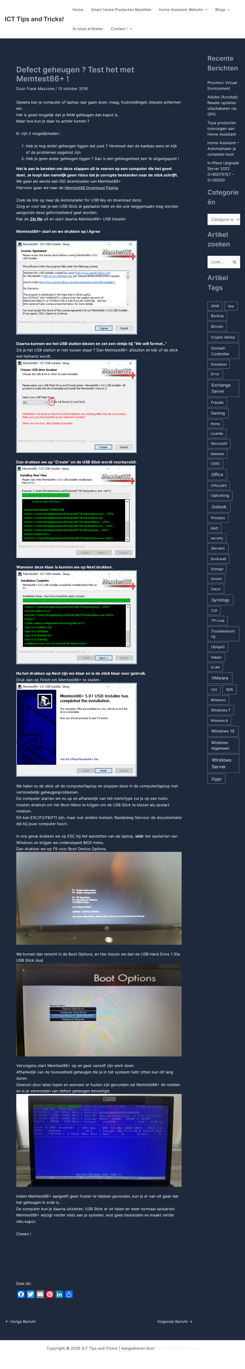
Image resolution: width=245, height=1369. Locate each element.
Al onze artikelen (87, 28)
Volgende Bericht (175, 1321)
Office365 (219, 485)
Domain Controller (220, 351)
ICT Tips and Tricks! (34, 19)
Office (217, 474)
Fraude (217, 402)
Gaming (218, 413)
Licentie (217, 433)
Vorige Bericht (20, 1321)
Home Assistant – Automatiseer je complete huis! (223, 148)
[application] (205, 9)
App (231, 306)
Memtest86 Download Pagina (91, 187)
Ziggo (216, 778)
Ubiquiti (218, 647)
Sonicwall (218, 559)
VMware (220, 677)
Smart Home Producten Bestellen (121, 9)
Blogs (220, 9)
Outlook (219, 506)
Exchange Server (221, 388)
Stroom (216, 579)
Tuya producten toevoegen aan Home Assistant (221, 128)
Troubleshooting (223, 634)
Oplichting (220, 495)
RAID (214, 528)
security (217, 538)
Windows (218, 700)
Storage (217, 569)
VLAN (215, 667)
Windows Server (221, 763)
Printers (218, 518)
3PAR (215, 306)
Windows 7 (220, 710)
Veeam (216, 657)
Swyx (216, 589)
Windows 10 (222, 731)
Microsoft (219, 443)
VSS (214, 690)
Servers (218, 548)
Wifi (229, 689)
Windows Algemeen (220, 745)
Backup (217, 315)
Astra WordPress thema (177, 1348)
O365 (215, 464)
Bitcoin (217, 326)
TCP (214, 611)
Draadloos (219, 364)
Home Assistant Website (181, 9)
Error (215, 374)
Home (77, 9)
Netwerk (217, 454)
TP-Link (217, 620)
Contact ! (119, 28)
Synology (220, 599)
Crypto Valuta (223, 337)
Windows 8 (219, 720)
